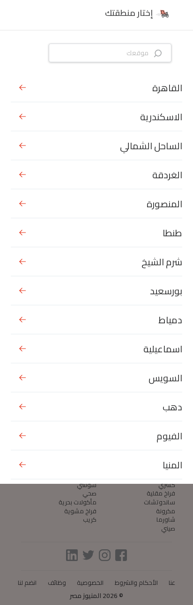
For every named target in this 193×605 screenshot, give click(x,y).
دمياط (170, 319)
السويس (165, 377)
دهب (172, 406)
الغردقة (167, 174)
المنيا (172, 465)
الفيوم (169, 436)
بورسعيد (166, 290)
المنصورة (164, 203)
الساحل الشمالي (151, 145)
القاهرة (167, 87)
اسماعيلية (162, 348)
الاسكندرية (161, 116)
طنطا (172, 232)
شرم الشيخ (161, 261)
